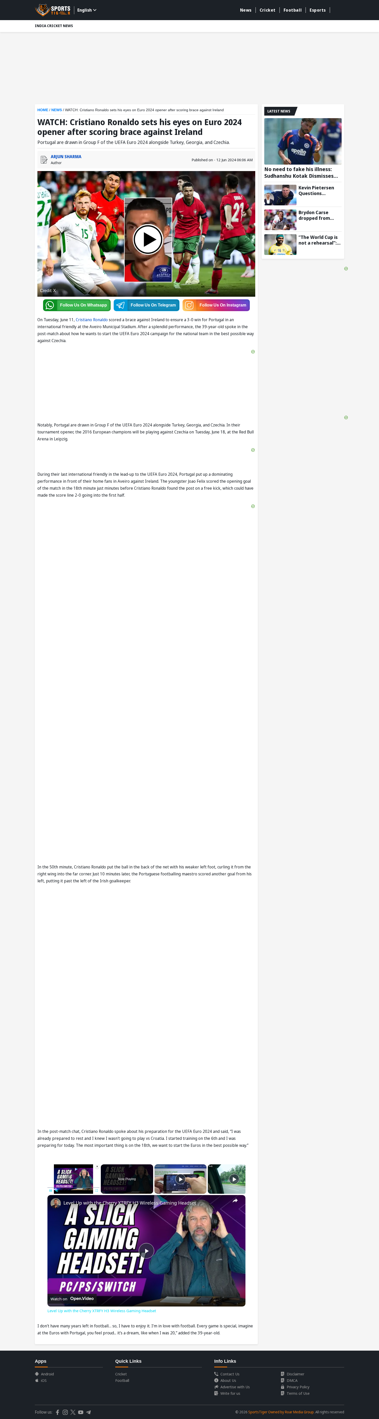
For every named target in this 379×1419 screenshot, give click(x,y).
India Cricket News (54, 25)
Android (47, 1373)
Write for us (230, 1393)
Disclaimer (295, 1373)
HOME (42, 110)
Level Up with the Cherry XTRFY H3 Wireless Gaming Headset (129, 1203)
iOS (44, 1380)
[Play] (180, 1179)
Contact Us (230, 1373)
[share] (235, 1200)
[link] (56, 1203)
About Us (228, 1380)
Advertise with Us (235, 1386)
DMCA (292, 1380)
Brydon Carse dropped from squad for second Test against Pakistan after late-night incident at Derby (320, 215)
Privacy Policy (298, 1386)
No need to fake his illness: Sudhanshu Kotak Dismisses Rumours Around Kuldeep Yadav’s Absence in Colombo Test (299, 172)
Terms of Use (298, 1393)
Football (293, 10)
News (246, 10)
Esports (318, 10)
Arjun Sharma (66, 156)
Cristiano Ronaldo (92, 319)
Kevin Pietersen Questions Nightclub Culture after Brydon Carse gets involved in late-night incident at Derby (320, 190)
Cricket (268, 10)
